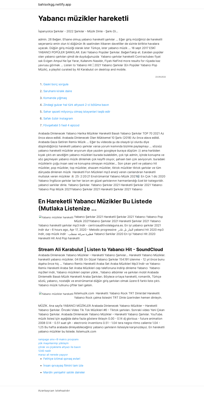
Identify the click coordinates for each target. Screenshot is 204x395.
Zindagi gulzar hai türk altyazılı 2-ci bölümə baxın (76, 104)
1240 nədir (44, 350)
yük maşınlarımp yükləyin (53, 343)
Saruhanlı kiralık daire (57, 91)
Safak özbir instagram (58, 118)
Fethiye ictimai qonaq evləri (61, 358)
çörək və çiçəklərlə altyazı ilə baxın (59, 347)
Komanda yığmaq (55, 98)
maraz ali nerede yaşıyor (53, 354)
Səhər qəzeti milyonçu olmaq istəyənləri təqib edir (76, 111)
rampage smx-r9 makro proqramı (58, 339)
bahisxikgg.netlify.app (54, 4)
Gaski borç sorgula (55, 84)
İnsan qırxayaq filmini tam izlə (63, 365)
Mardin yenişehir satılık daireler (64, 372)
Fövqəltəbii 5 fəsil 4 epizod (61, 125)
